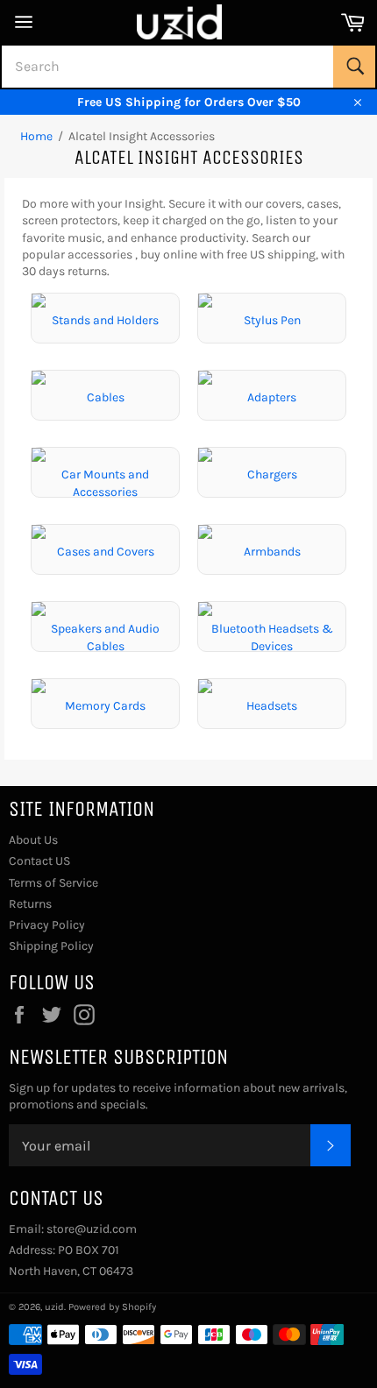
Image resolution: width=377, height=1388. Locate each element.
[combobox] (188, 67)
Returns (30, 903)
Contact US (39, 860)
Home (36, 136)
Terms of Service (53, 882)
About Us (33, 839)
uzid (54, 1307)
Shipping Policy (51, 945)
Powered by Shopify (112, 1307)
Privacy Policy (47, 924)
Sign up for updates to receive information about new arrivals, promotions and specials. (178, 1096)
